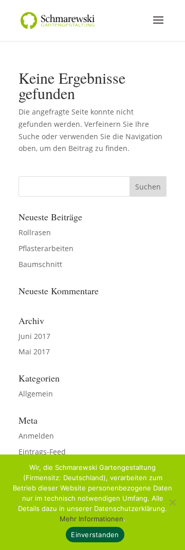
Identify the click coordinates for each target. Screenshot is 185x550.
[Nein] (172, 502)
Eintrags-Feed (42, 452)
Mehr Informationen (91, 519)
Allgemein (35, 394)
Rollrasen (34, 232)
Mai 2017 (34, 351)
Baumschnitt (40, 264)
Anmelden (36, 436)
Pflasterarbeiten (45, 248)
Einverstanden (95, 534)
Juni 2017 (34, 336)
